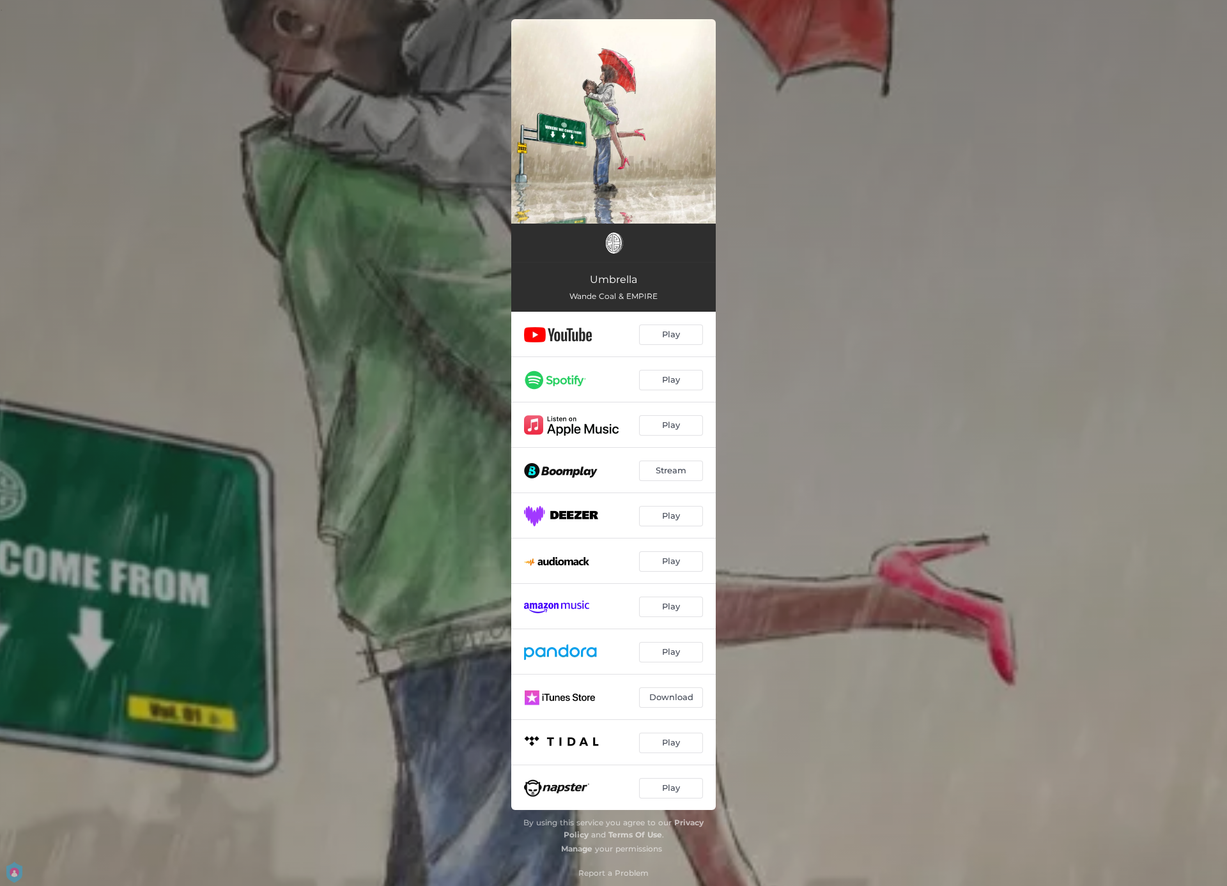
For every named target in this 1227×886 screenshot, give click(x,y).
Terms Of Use (635, 834)
